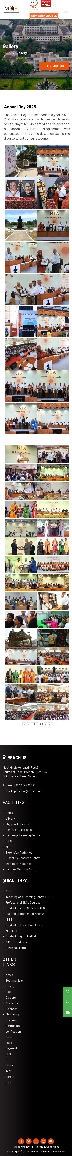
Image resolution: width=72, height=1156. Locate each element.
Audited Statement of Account (26, 913)
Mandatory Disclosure (8, 1017)
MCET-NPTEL (15, 931)
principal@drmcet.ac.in (23, 791)
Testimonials (8, 980)
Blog (8, 991)
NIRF (9, 891)
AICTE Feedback (16, 942)
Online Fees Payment (8, 1042)
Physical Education (18, 824)
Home (7, 53)
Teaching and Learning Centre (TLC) (29, 897)
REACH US (56, 66)
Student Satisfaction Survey (24, 925)
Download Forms (16, 947)
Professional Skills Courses (23, 902)
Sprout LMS (8, 1079)
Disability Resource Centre (23, 858)
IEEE (9, 919)
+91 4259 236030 (19, 785)
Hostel (10, 812)
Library (10, 818)
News (8, 975)
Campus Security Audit (21, 869)
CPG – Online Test (8, 1062)
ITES (9, 841)
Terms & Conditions (47, 1146)
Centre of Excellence (19, 829)
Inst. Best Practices (19, 863)
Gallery (8, 986)
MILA (9, 846)
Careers (8, 997)
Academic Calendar (8, 1006)
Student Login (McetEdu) (22, 936)
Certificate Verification (8, 1028)
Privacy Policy (21, 1146)
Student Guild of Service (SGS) (25, 908)
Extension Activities (19, 852)
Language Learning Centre (23, 835)
